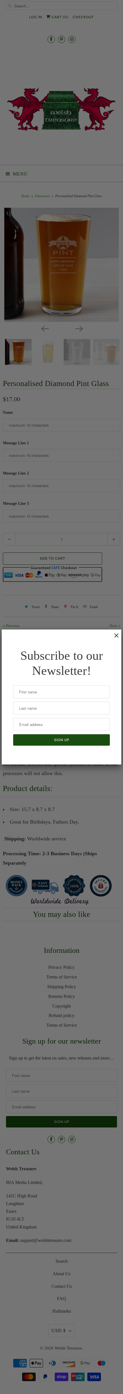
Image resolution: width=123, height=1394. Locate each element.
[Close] (113, 638)
